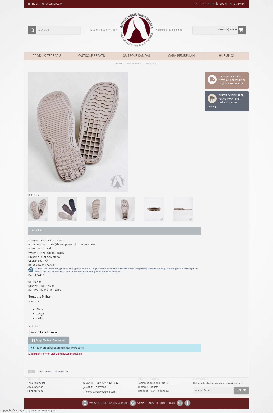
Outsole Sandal (44, 371)
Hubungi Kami (35, 391)
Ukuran (35, 326)
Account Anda (35, 387)
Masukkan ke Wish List (41, 353)
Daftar (241, 390)
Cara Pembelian (36, 383)
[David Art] (78, 191)
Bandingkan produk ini (69, 353)
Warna (35, 302)
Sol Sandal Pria (61, 371)
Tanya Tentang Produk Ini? (51, 340)
